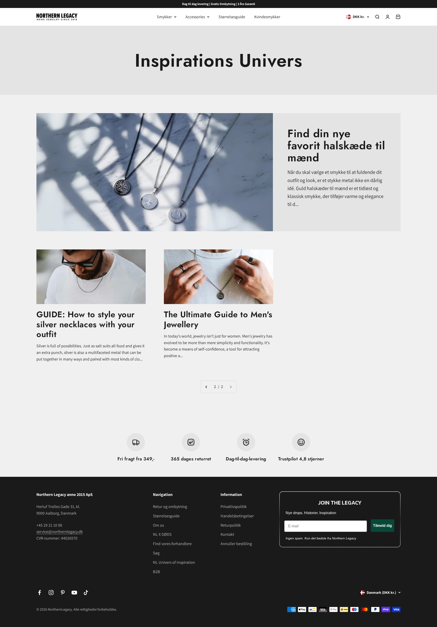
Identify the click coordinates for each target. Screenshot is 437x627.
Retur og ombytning (170, 506)
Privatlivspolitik (234, 506)
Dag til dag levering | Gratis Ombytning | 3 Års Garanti (218, 4)
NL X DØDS (162, 534)
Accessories (195, 16)
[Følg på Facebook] (39, 592)
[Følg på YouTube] (74, 592)
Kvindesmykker (267, 16)
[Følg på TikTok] (86, 592)
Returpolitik (231, 525)
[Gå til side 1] (206, 387)
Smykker (164, 16)
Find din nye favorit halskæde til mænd (336, 145)
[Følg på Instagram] (51, 592)
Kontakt (227, 534)
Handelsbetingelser (237, 515)
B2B (156, 571)
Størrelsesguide (231, 16)
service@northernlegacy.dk (59, 531)
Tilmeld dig (382, 526)
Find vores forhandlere (172, 543)
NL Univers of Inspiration (174, 562)
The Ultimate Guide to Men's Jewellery (218, 319)
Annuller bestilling (236, 543)
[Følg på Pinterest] (63, 592)
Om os (158, 525)
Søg (156, 553)
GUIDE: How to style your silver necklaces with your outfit (85, 324)
